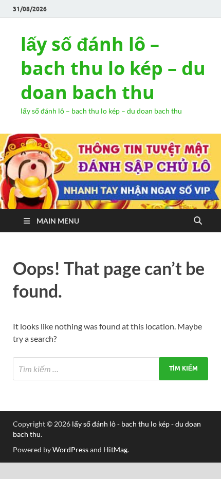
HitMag (115, 449)
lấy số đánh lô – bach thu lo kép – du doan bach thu (113, 68)
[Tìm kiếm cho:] (110, 368)
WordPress (70, 449)
